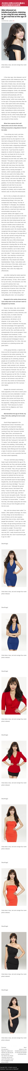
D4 (13, 20)
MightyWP (16, 1069)
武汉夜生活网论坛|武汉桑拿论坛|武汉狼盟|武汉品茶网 (13, 4)
